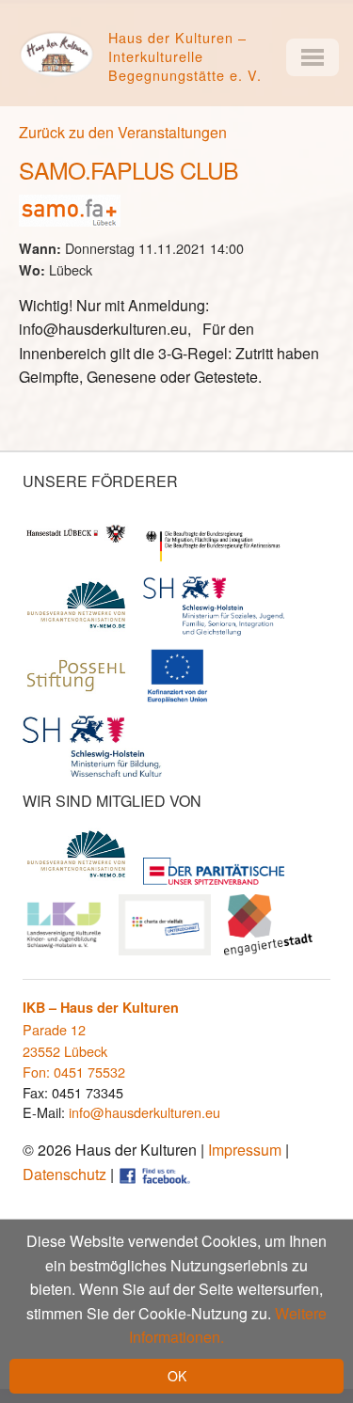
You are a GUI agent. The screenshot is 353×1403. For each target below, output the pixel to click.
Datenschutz (64, 1174)
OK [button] (177, 1375)
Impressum (244, 1149)
